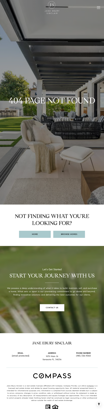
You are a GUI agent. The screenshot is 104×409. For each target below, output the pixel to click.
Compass (90, 386)
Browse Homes (69, 234)
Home (35, 234)
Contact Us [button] (52, 308)
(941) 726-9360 (83, 356)
